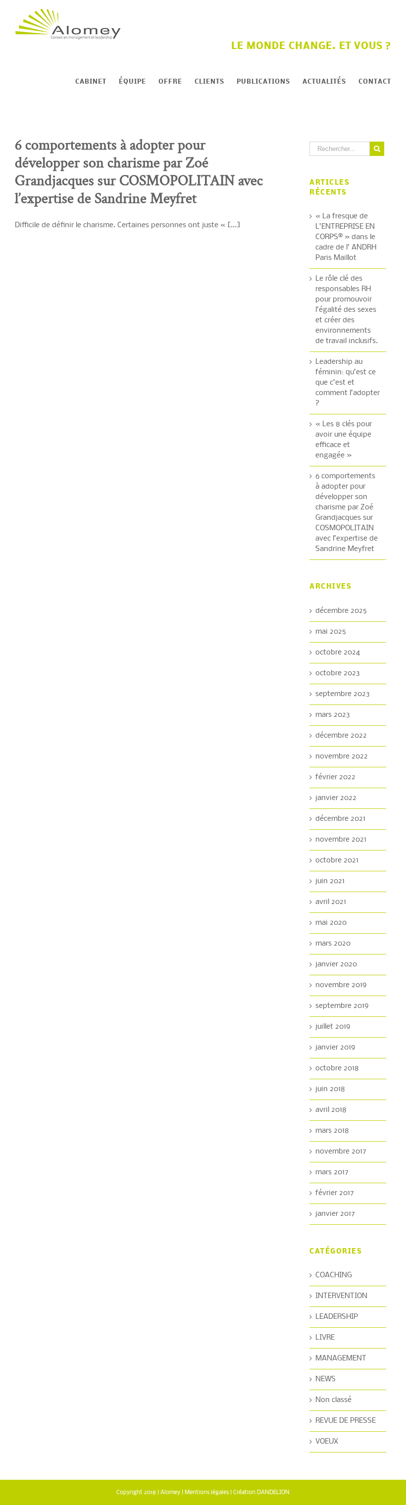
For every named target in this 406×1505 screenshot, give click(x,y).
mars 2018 (332, 1131)
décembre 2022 (341, 736)
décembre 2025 (341, 611)
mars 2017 (332, 1172)
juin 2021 (330, 881)
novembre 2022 (341, 756)
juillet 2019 (333, 1027)
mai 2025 (330, 632)
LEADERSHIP (336, 1317)
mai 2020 (331, 923)
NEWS (325, 1379)
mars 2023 (332, 715)
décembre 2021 (340, 819)
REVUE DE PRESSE (345, 1421)
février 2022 (335, 777)
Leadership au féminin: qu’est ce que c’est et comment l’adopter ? (347, 382)
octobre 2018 (337, 1068)
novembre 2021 (340, 840)
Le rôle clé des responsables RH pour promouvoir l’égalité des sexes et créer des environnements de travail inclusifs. (346, 310)
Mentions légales (207, 1493)
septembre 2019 (342, 1006)
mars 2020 (333, 944)
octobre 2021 (336, 860)
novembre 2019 (341, 985)
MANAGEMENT (340, 1358)
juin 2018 (330, 1089)
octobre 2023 (337, 673)
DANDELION (273, 1493)
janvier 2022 (335, 798)
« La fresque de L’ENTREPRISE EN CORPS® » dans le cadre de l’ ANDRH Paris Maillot (345, 237)
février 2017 (334, 1193)
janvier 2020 (336, 964)
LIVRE (325, 1338)
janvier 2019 (335, 1048)
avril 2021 (330, 902)
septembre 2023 (342, 694)
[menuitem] (97, 82)
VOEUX (326, 1442)
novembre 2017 (340, 1151)
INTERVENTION (341, 1296)
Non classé (333, 1400)
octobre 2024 (337, 652)
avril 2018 (331, 1110)
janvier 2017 (335, 1214)
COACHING (333, 1275)
